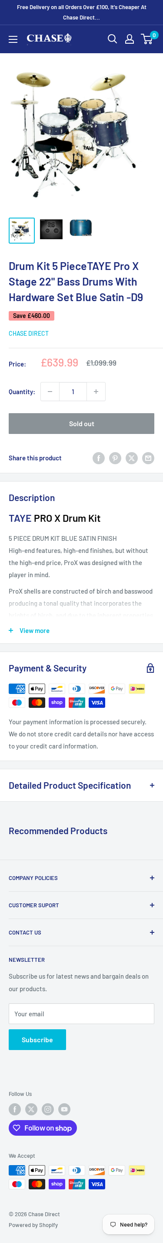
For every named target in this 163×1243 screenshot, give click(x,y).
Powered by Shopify (33, 1224)
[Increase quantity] (96, 391)
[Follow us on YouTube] (64, 1109)
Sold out (81, 423)
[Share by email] (148, 457)
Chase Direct (29, 333)
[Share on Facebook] (99, 457)
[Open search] (112, 39)
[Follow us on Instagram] (48, 1109)
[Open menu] (13, 39)
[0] (147, 39)
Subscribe (37, 1039)
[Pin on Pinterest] (115, 457)
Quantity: (22, 391)
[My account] (129, 39)
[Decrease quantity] (50, 391)
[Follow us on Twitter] (31, 1109)
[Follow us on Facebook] (15, 1109)
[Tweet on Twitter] (132, 457)
